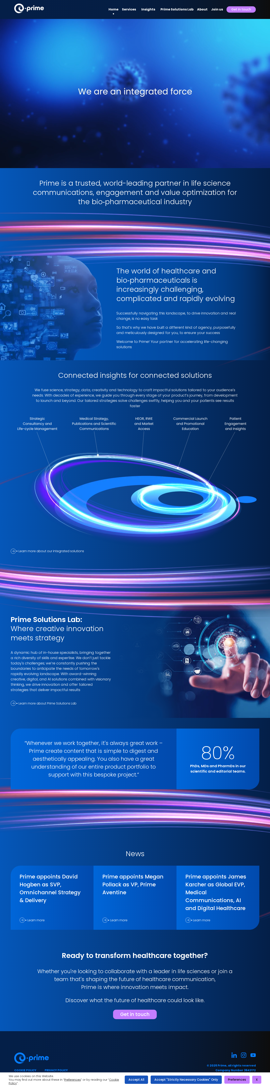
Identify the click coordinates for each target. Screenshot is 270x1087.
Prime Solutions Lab (177, 9)
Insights (148, 9)
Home (113, 9)
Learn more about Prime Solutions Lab (47, 703)
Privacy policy (56, 1070)
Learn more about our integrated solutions (51, 551)
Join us (217, 9)
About (202, 9)
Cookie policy (25, 1070)
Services (129, 9)
